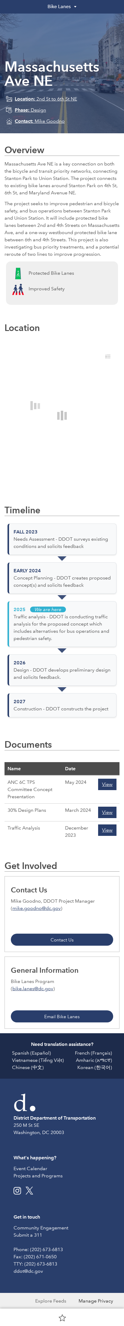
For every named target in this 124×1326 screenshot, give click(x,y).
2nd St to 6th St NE (46, 99)
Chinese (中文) (28, 1067)
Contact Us (62, 940)
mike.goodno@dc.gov (36, 908)
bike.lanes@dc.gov (32, 988)
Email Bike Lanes (62, 1016)
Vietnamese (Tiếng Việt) (38, 1060)
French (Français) (93, 1053)
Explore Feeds (50, 1301)
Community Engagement (41, 1228)
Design (30, 110)
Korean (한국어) (94, 1067)
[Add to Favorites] (62, 1317)
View (107, 784)
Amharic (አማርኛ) (94, 1060)
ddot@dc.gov (28, 1271)
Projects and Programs (38, 1176)
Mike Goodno (40, 121)
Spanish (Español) (31, 1053)
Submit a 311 (28, 1235)
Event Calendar (30, 1168)
